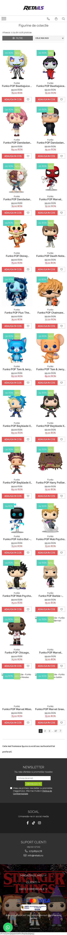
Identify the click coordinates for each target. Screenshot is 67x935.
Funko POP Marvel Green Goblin (50, 709)
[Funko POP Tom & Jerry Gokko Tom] (17, 348)
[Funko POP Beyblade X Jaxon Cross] (17, 405)
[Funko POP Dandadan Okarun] (17, 178)
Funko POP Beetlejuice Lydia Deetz (50, 86)
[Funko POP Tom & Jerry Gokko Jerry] (50, 348)
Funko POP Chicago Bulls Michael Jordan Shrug (16, 652)
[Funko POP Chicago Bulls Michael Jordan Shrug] (17, 632)
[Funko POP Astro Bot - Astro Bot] (17, 518)
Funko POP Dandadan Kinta (50, 142)
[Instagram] (39, 823)
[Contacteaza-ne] (48, 19)
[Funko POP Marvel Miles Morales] (17, 688)
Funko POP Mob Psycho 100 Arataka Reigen (50, 539)
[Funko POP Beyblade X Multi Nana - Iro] (50, 405)
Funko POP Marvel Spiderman (50, 652)
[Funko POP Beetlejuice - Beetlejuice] (17, 65)
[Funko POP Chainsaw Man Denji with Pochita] (50, 292)
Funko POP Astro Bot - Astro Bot (16, 539)
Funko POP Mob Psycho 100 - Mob (17, 595)
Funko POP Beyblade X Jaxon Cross (17, 426)
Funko (17, 83)
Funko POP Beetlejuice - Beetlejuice (16, 86)
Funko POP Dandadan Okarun (16, 199)
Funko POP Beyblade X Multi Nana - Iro (50, 426)
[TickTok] (33, 823)
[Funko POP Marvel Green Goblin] (50, 688)
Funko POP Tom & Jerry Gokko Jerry (50, 369)
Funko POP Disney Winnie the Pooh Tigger (16, 256)
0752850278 (35, 851)
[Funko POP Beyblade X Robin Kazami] (17, 462)
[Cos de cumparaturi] (56, 19)
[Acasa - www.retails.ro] (33, 7)
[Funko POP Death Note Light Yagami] (50, 235)
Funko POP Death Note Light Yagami (50, 256)
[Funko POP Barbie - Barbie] (50, 575)
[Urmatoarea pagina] (60, 731)
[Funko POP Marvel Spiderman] (50, 632)
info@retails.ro (35, 855)
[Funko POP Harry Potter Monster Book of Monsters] (50, 462)
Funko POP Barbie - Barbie (50, 595)
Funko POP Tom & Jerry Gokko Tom (17, 369)
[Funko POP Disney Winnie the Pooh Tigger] (17, 235)
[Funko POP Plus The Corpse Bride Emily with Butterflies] (17, 292)
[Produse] (4, 19)
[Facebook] (27, 823)
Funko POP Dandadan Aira (16, 142)
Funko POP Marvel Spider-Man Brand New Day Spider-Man (50, 199)
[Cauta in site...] (63, 19)
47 (56, 730)
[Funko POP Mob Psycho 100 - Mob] (17, 575)
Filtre (19, 38)
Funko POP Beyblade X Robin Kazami (17, 482)
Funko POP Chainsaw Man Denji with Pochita (50, 312)
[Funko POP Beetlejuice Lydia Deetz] (50, 65)
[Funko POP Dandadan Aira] (17, 122)
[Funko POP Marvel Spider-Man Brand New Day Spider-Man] (50, 178)
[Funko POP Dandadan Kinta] (50, 122)
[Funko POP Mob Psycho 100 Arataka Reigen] (50, 518)
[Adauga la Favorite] (28, 99)
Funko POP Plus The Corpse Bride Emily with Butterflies (16, 312)
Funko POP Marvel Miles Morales (16, 709)
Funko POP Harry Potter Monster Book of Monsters (50, 482)
